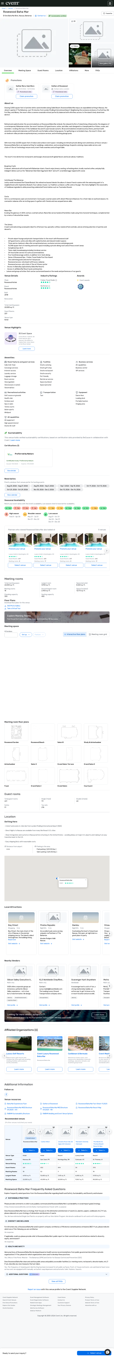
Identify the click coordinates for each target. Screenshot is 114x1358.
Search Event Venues (9, 1300)
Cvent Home (61, 1297)
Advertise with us (91, 1305)
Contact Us (61, 1300)
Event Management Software (39, 1297)
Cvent (4, 8)
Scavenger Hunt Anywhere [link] (83, 979)
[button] (34, 42)
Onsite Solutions (8, 1308)
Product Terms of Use (92, 1300)
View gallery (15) (105, 64)
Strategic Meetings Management (40, 1305)
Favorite (109, 13)
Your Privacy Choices (64, 1305)
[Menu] (2, 3)
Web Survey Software (37, 1308)
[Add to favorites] (53, 1127)
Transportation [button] (44, 997)
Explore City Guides (9, 1305)
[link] (19, 971)
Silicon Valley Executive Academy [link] (19, 979)
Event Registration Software (39, 1300)
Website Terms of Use (92, 1302)
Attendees (8, 631)
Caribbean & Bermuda (77, 1054)
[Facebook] (6, 1094)
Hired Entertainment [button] (20, 997)
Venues (10, 8)
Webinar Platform (35, 1310)
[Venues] (110, 3)
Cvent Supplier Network (10, 1297)
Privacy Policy (89, 1297)
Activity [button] (10, 997)
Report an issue (34, 1289)
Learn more (15, 440)
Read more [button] (12, 940)
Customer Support (63, 1302)
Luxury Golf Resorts (15, 1054)
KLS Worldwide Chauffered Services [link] (51, 979)
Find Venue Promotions (10, 1302)
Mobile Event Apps (36, 1302)
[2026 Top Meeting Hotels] (80, 286)
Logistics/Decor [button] (12, 1000)
